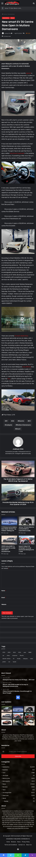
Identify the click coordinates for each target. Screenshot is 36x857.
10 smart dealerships (21, 336)
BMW (30, 652)
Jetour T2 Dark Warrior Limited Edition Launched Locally (26, 528)
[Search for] (34, 4)
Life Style (5, 775)
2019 (3, 652)
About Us (29, 844)
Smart (18, 429)
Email (3, 597)
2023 (19, 652)
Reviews (4, 787)
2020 (9, 652)
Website (3, 604)
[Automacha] (12, 3)
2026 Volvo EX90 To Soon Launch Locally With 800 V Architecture (8, 548)
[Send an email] (11, 33)
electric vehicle (6, 658)
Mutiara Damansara (24, 425)
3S (13, 421)
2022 (14, 652)
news (31, 658)
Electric (21, 421)
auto (25, 652)
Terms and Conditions (11, 844)
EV (30, 421)
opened (28, 73)
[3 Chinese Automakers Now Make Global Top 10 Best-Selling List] (9, 521)
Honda (18, 658)
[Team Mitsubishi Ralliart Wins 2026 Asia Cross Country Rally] (29, 716)
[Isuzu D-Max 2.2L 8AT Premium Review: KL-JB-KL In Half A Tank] (6, 709)
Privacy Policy (26, 841)
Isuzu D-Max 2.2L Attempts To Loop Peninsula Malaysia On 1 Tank (26, 548)
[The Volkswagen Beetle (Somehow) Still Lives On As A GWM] (29, 722)
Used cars (5, 795)
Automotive (11, 14)
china (8, 655)
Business (5, 770)
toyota (14, 661)
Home (5, 14)
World (4, 798)
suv (9, 661)
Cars (3, 772)
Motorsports (6, 781)
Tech (3, 789)
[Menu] (2, 4)
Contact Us (21, 844)
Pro (9, 379)
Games (6, 801)
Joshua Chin (7, 33)
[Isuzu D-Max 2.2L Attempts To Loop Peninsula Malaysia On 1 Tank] (27, 540)
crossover (14, 655)
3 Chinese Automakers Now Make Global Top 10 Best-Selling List (9, 528)
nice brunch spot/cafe (17, 153)
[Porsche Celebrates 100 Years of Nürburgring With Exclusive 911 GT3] (18, 722)
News (12, 18)
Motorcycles (6, 778)
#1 (6, 421)
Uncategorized (6, 792)
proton (4, 661)
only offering (27, 367)
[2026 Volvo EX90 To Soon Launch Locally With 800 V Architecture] (9, 540)
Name (3, 590)
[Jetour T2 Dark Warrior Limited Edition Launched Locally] (27, 521)
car (3, 655)
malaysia (9, 425)
